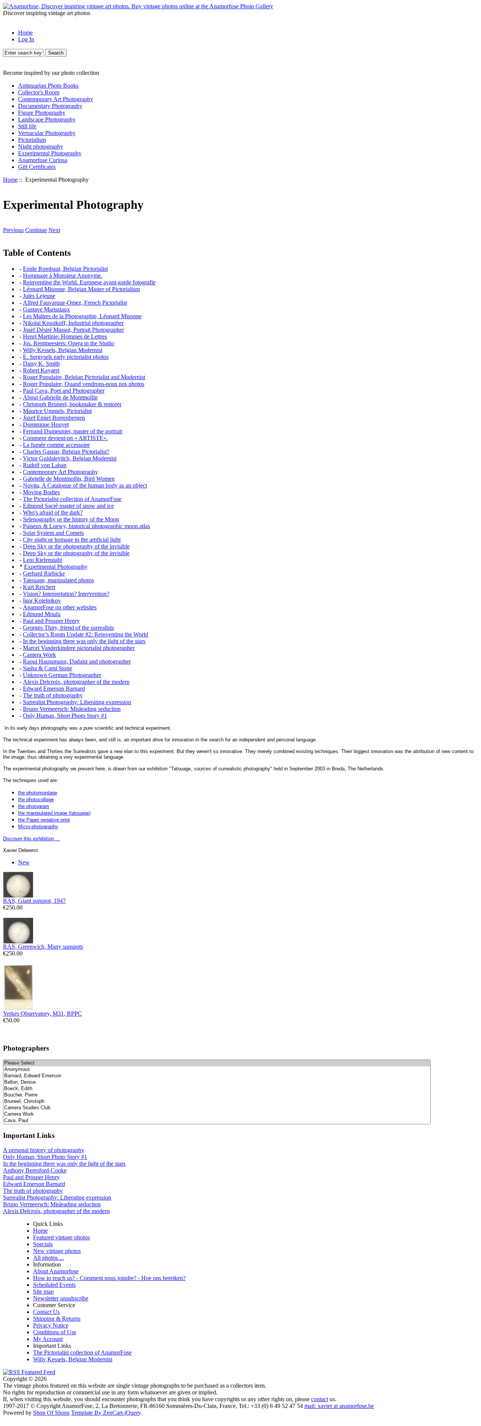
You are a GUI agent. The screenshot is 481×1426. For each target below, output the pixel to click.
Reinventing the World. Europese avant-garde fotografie (89, 282)
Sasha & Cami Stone (47, 668)
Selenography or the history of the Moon (71, 519)
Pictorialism (32, 140)
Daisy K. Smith (41, 363)
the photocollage (36, 799)
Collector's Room (38, 92)
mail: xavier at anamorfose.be (339, 1406)
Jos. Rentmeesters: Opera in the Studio (68, 343)
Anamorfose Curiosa (42, 160)
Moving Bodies (41, 492)
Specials (43, 1244)
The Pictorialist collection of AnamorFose (72, 499)
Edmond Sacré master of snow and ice (68, 506)
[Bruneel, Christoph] (216, 1101)
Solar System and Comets (53, 533)
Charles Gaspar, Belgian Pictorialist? (66, 451)
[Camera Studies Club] (216, 1108)
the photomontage (37, 793)
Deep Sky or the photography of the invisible (76, 546)
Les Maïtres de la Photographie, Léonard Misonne (82, 316)
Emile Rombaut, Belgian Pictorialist (65, 269)
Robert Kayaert (41, 370)
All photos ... (48, 1257)
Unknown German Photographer (62, 675)
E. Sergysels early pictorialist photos (66, 357)
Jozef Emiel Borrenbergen (54, 418)
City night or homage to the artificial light (72, 539)
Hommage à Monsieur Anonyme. (62, 275)
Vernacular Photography (47, 133)
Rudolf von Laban (45, 465)
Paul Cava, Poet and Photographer (63, 390)
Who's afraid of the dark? (53, 512)
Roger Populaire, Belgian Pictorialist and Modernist (84, 377)
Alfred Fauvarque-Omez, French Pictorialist (75, 302)
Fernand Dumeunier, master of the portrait (72, 431)
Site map (43, 1291)
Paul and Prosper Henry (51, 621)
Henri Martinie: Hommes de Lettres (65, 336)
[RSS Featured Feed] (29, 1372)
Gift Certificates (37, 167)
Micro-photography (38, 826)
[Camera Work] (216, 1114)
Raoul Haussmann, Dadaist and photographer (77, 661)
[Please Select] (216, 1063)
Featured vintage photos (61, 1237)
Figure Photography (41, 112)
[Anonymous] (216, 1069)
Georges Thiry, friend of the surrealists (68, 627)
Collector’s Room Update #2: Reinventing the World (85, 634)
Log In (26, 39)
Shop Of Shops (51, 1412)
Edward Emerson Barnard (54, 688)
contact (319, 1399)
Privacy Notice (50, 1325)
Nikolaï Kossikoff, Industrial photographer (73, 323)
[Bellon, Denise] (216, 1082)
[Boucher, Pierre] (216, 1095)
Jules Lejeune (39, 296)
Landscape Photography (47, 119)
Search (56, 53)
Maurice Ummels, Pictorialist (57, 411)
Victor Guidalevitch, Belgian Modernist (69, 458)
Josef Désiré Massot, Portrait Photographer (73, 330)
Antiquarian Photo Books (48, 85)
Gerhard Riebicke (44, 573)
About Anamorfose (56, 1271)
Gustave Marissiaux (46, 309)
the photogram (33, 806)
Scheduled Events (54, 1285)
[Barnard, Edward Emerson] (216, 1076)
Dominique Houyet (46, 424)
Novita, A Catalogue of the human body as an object (85, 485)
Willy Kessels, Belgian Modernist (62, 350)
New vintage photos (57, 1251)
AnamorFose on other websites (60, 607)
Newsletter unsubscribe (60, 1298)
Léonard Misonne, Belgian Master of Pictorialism (81, 289)
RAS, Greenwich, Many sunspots (43, 946)
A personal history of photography (43, 1150)
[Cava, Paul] (216, 1121)
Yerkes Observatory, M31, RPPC (42, 1013)
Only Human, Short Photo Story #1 (65, 715)
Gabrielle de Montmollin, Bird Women (69, 478)
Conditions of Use (54, 1332)
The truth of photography (53, 695)
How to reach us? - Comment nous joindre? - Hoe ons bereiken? (109, 1278)
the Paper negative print (44, 820)
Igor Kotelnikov (42, 600)
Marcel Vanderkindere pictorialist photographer (79, 648)
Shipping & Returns (56, 1318)
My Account (48, 1339)
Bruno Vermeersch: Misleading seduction (72, 709)
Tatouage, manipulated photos (58, 580)
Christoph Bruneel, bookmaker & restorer (72, 404)
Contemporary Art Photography (55, 99)
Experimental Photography (50, 153)
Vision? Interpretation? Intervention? (66, 594)
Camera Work (39, 654)
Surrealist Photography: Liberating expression (77, 702)
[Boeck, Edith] (216, 1089)
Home (25, 32)
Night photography (40, 146)
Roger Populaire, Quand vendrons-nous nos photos (83, 384)
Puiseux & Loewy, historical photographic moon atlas (86, 526)
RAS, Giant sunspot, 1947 (34, 901)
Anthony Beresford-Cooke (35, 1170)
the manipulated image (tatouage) (54, 813)
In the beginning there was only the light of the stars (84, 641)
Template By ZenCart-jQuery (106, 1412)
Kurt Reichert (39, 587)
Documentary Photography (50, 106)
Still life (27, 126)
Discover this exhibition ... (31, 838)
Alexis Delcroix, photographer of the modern (76, 682)
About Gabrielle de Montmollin (60, 397)
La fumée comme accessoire (56, 445)
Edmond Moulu (42, 614)
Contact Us (46, 1312)
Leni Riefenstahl (42, 560)
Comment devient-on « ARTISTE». (65, 438)
